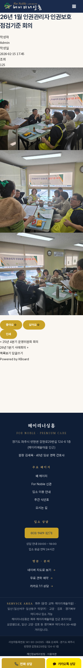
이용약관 (52, 654)
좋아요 (11, 324)
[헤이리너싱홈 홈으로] (24, 6)
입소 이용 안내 (41, 492)
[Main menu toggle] (74, 6)
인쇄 (8, 334)
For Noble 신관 (41, 484)
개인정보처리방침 (36, 654)
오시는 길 (41, 507)
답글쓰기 (17, 353)
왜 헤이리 (41, 476)
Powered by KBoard (14, 359)
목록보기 (5, 353)
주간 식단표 (41, 499)
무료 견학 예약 (39, 578)
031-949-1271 (42, 533)
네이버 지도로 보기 (39, 570)
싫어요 (34, 324)
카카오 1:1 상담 (39, 586)
